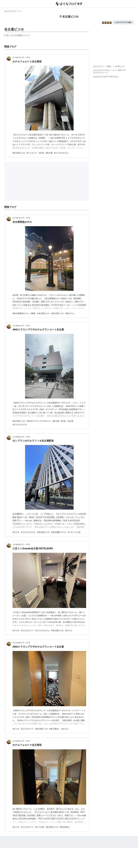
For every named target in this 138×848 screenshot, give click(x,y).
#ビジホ (16, 532)
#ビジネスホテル (61, 153)
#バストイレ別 (74, 532)
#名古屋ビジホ (19, 153)
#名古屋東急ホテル (21, 313)
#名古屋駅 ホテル (58, 532)
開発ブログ (122, 70)
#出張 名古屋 (67, 421)
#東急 (32, 313)
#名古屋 (49, 153)
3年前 (28, 57)
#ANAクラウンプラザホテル (39, 421)
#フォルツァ (32, 153)
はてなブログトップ (100, 72)
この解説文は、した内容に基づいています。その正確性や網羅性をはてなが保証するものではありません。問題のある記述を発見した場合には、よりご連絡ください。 (17, 36)
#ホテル (68, 630)
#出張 (41, 153)
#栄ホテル (69, 313)
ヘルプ (113, 70)
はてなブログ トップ (14, 11)
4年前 (28, 218)
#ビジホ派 (39, 827)
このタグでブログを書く (123, 22)
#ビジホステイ (27, 630)
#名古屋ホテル (43, 313)
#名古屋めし (54, 729)
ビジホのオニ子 (18, 57)
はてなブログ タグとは (101, 70)
